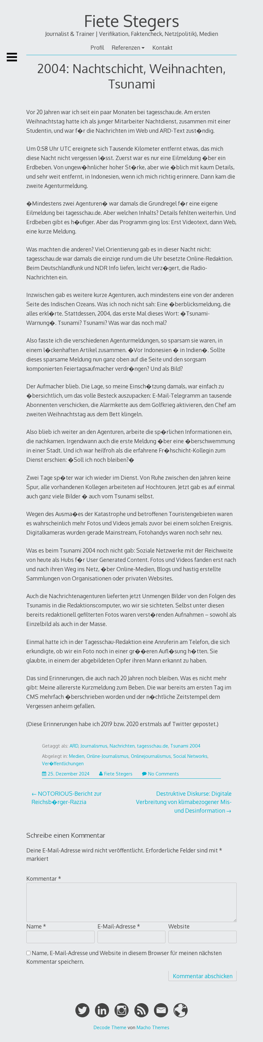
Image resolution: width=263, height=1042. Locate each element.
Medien (76, 756)
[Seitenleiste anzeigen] (12, 57)
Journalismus (94, 746)
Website (179, 926)
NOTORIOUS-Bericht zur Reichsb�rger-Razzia (66, 797)
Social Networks (190, 756)
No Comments (163, 773)
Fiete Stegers (131, 20)
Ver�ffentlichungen (63, 763)
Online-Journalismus (108, 756)
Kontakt (162, 47)
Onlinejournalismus (151, 756)
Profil (97, 47)
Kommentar (43, 878)
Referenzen (126, 47)
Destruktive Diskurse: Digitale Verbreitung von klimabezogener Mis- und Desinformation (184, 802)
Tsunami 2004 (185, 746)
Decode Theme (110, 1027)
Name (36, 926)
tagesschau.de (152, 746)
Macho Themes (153, 1027)
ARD (74, 746)
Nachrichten (122, 746)
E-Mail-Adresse (119, 926)
